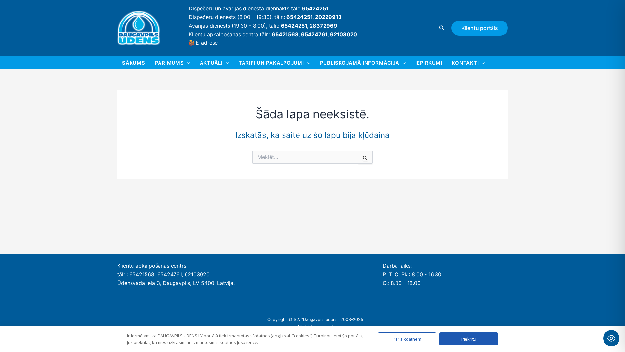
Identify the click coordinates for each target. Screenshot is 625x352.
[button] (442, 28)
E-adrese (207, 42)
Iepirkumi (428, 63)
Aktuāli (211, 63)
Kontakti (465, 63)
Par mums (169, 63)
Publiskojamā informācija (359, 63)
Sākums (133, 63)
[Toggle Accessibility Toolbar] (611, 338)
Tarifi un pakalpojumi (271, 63)
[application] (187, 62)
